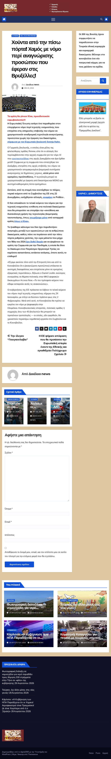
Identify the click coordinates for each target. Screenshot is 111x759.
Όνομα (8, 509)
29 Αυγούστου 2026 (17, 613)
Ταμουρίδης (72, 600)
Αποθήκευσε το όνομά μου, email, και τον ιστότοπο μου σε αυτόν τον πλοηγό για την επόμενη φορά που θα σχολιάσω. (35, 554)
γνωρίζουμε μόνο (39, 218)
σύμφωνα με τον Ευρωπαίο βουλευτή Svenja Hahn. (33, 142)
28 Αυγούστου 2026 (17, 642)
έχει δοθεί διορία (34, 242)
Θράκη (63, 630)
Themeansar (33, 754)
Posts (98, 753)
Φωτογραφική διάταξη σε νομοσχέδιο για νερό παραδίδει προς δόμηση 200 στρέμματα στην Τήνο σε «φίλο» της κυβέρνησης (17, 677)
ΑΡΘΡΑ (63, 600)
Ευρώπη (15, 35)
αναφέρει (47, 197)
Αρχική (105, 753)
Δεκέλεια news (32, 84)
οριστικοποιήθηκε (20, 158)
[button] (101, 19)
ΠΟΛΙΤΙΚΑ (11, 600)
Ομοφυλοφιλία (13, 399)
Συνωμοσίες (12, 630)
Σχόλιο (9, 453)
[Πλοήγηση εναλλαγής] (53, 19)
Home (91, 753)
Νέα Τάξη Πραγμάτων (28, 35)
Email (8, 522)
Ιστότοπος (9, 535)
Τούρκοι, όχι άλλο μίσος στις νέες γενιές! (80, 606)
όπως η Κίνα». (21, 221)
